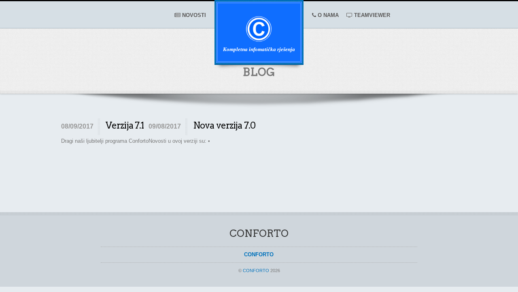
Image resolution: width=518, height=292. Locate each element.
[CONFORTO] (259, 38)
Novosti (193, 15)
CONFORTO (256, 270)
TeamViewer (371, 15)
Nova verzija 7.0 (224, 125)
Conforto (259, 254)
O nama (327, 15)
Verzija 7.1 (125, 125)
